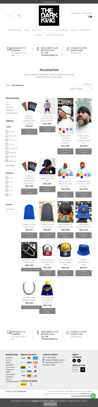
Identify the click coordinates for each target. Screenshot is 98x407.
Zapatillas (37, 30)
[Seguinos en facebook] (79, 360)
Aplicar (16, 213)
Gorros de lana (12, 113)
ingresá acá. (85, 394)
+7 (67, 131)
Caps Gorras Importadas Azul (83, 226)
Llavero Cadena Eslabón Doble (29, 299)
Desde (7, 209)
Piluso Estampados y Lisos (83, 262)
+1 (31, 112)
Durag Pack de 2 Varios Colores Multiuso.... (83, 183)
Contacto (39, 35)
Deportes (63, 30)
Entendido (50, 404)
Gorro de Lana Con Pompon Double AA (47, 300)
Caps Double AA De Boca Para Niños (65, 262)
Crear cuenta (76, 13)
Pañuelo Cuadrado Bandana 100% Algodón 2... (29, 179)
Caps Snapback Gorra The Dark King (47, 178)
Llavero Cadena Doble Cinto (29, 261)
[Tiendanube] (16, 392)
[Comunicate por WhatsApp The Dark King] (93, 396)
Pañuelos (10, 110)
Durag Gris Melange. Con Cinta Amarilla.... (47, 118)
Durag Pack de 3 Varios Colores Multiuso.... (65, 183)
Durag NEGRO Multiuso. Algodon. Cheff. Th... (83, 139)
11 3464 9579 (51, 358)
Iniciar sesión (87, 13)
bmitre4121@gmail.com (55, 360)
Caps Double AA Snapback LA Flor (65, 226)
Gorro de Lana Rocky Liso (29, 226)
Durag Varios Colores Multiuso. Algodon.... (65, 139)
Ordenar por (88, 84)
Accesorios (50, 30)
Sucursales (85, 30)
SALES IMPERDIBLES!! (55, 35)
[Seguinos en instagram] (74, 360)
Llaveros (9, 107)
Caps (8, 104)
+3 (51, 172)
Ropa (26, 30)
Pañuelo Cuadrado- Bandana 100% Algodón (29, 119)
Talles (74, 30)
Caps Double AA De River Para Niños (47, 262)
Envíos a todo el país (49, 2)
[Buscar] (18, 15)
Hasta (11, 209)
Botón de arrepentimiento (81, 396)
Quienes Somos (15, 30)
